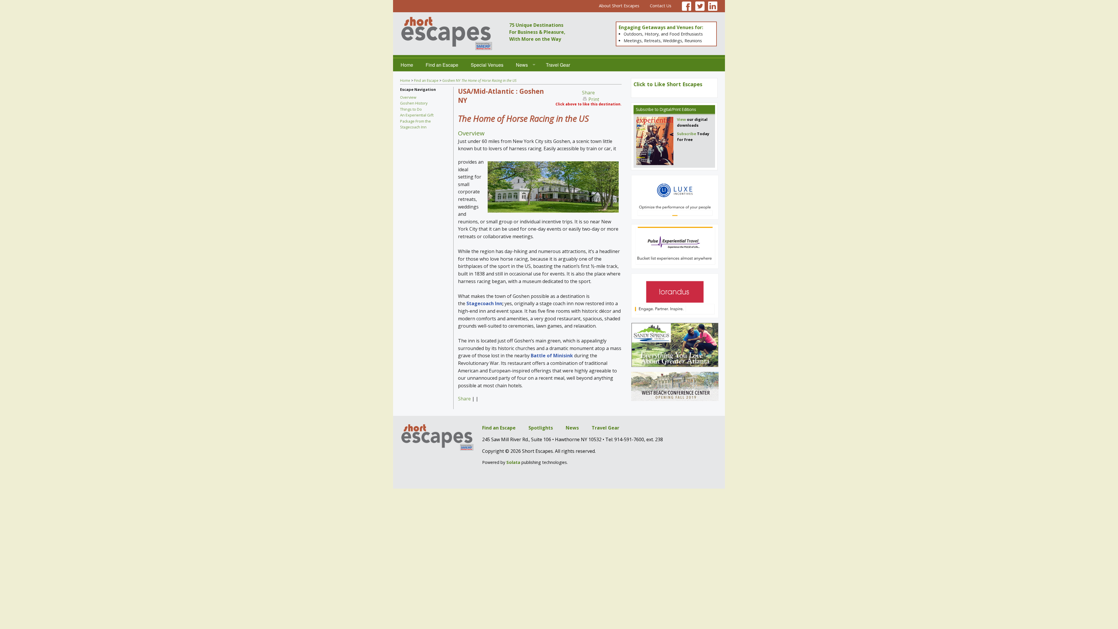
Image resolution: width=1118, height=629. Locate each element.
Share (588, 92)
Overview (408, 97)
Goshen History (413, 103)
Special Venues (487, 64)
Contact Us (660, 5)
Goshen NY (479, 80)
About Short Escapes (619, 5)
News (522, 64)
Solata (513, 462)
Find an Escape (442, 64)
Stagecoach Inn (484, 303)
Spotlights (540, 428)
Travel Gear (558, 64)
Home (407, 64)
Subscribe (645, 109)
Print (593, 99)
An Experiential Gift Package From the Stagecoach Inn (417, 121)
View (681, 119)
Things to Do (411, 109)
